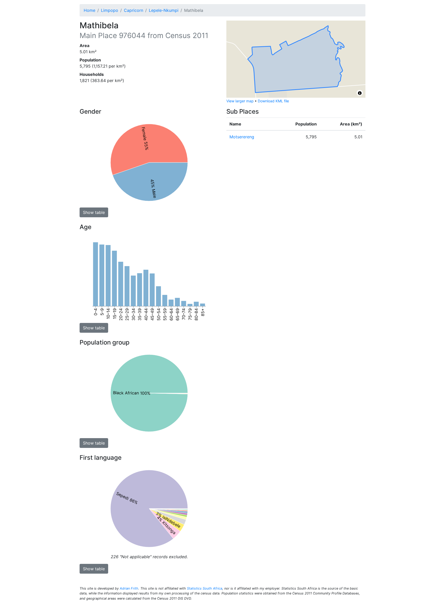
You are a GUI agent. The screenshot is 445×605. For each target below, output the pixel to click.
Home (89, 10)
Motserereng (241, 136)
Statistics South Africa (204, 588)
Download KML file (273, 101)
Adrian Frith (129, 588)
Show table (94, 212)
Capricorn (133, 10)
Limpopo (109, 10)
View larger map (240, 101)
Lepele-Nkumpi (163, 10)
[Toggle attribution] (360, 93)
